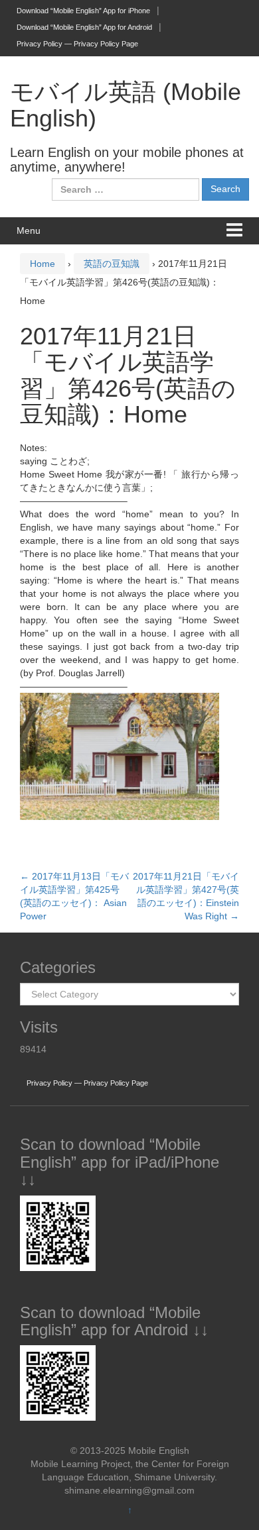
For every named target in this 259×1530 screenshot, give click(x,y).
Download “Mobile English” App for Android (84, 27)
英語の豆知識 (111, 263)
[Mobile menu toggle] (234, 230)
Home (42, 263)
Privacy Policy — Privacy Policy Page (77, 44)
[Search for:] (125, 189)
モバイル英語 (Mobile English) (125, 105)
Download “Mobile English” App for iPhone (83, 11)
